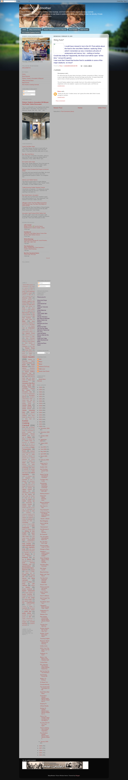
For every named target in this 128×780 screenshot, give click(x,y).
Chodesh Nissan (29, 329)
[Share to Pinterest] (91, 66)
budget (24, 486)
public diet (27, 611)
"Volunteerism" (44, 527)
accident (31, 461)
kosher (28, 587)
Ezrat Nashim (31, 341)
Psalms (27, 447)
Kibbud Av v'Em (31, 417)
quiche (30, 615)
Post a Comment (60, 101)
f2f (32, 552)
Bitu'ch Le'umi (25, 324)
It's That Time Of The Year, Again (44, 724)
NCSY (24, 445)
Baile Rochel (25, 82)
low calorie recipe (27, 601)
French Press (30, 348)
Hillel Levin (42, 369)
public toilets (26, 613)
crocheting (25, 522)
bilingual (24, 481)
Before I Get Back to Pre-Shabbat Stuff (44, 659)
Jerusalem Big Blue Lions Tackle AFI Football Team (28, 385)
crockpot (24, 524)
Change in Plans (44, 549)
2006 (40, 750)
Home (24, 29)
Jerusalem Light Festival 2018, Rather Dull (34, 213)
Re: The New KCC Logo (43, 542)
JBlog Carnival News (35, 29)
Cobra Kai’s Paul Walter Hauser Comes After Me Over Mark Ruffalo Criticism (35, 234)
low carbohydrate (28, 603)
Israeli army (30, 376)
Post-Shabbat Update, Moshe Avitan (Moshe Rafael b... (45, 735)
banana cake (31, 476)
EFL (33, 336)
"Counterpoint (25, 286)
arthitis (33, 467)
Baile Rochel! (84, 29)
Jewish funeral (26, 408)
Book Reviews (73, 29)
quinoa (24, 616)
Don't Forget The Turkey (45, 598)
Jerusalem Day (27, 392)
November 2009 (45, 432)
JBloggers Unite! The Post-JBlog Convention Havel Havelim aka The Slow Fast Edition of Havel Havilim (34, 204)
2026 (40, 387)
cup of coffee (31, 524)
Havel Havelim (28, 357)
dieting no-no (31, 529)
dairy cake (26, 525)
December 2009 (45, 428)
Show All (48, 258)
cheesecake (29, 502)
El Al (28, 339)
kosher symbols (29, 592)
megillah (30, 606)
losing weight (28, 599)
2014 (40, 415)
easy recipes (26, 543)
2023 (40, 394)
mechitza (24, 606)
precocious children (30, 609)
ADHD (23, 291)
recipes (24, 621)
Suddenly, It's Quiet (43, 654)
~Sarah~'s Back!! (44, 518)
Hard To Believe (44, 595)
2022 (40, 396)
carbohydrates (25, 492)
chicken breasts (27, 504)
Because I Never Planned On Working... (44, 642)
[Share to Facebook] (89, 66)
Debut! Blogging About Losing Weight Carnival (44, 560)
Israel (24, 364)
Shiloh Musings (28, 239)
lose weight (31, 597)
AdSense (24, 294)
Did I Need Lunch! (43, 569)
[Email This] (84, 66)
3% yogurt (32, 286)
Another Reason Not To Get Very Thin (44, 630)
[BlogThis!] (86, 66)
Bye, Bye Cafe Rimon (28, 154)
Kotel (23, 427)
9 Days (31, 288)
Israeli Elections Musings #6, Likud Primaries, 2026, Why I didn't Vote (35, 241)
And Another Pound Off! (43, 675)
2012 (40, 419)
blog (26, 483)
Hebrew (30, 359)
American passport (27, 299)
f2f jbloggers (26, 554)
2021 (40, 399)
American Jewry (29, 296)
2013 (40, 417)
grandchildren (26, 566)
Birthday (31, 323)
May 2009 (43, 451)
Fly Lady (32, 346)
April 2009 (43, 454)
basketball (24, 479)
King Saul (28, 419)
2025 (40, 389)
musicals (24, 608)
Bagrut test (30, 311)
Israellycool (27, 232)
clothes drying (25, 511)
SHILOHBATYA (26, 68)
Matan (29, 437)
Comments (27, 94)
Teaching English (45, 638)
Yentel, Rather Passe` (44, 592)
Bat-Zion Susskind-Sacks (31, 253)
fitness (29, 559)
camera (30, 487)
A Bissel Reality (44, 706)
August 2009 (44, 443)
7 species (26, 288)
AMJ (40, 359)
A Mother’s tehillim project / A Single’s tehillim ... (44, 553)
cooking (30, 519)
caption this (26, 491)
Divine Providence (29, 334)
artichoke (26, 469)
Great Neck (28, 350)
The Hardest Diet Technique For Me (45, 688)
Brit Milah (32, 324)
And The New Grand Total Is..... (44, 471)
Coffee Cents (43, 646)
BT (24, 311)
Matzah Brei (31, 439)
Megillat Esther (28, 440)
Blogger (78, 775)
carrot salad (25, 496)
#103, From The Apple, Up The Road (44, 650)
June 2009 (44, 449)
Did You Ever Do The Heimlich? (44, 672)
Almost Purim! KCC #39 (44, 490)
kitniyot (33, 585)
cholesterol (29, 509)
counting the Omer (27, 520)
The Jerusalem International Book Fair (44, 538)
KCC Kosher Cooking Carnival (31, 32)
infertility (30, 576)
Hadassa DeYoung (44, 366)
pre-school (32, 608)
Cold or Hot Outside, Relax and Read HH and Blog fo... (45, 718)
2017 (40, 408)
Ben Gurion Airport (27, 319)
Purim (24, 451)
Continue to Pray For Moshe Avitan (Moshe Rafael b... (44, 514)
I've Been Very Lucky (44, 480)
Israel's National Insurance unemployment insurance (28, 368)
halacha (27, 571)
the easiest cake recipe (28, 161)
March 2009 (44, 456)
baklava (24, 476)
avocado (33, 469)
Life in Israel (27, 225)
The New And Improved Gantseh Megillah (44, 580)
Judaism (24, 415)
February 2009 (45, 460)
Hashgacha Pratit (26, 355)
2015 (40, 412)
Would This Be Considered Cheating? (44, 476)
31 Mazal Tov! (44, 682)
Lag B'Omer (32, 427)
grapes (33, 569)
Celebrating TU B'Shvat (44, 611)
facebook (25, 557)
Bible (23, 321)
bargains (28, 478)
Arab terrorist (29, 306)
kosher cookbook (27, 589)
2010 (40, 424)
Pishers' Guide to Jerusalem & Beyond (55, 29)
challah (30, 499)
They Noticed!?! (44, 510)
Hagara (30, 353)
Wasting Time (44, 614)
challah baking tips (28, 501)
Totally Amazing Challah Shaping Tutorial (33, 187)
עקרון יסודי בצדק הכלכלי (30, 254)
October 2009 (44, 435)
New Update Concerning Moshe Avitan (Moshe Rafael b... (45, 619)
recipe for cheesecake (27, 620)
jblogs (30, 582)
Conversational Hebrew (27, 331)
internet (24, 578)
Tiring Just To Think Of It (44, 464)
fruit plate (24, 561)
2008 (40, 746)
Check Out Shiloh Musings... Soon (43, 498)
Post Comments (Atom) (67, 111)
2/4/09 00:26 (61, 86)
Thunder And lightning (43, 625)
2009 (40, 426)
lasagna (24, 596)
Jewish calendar (27, 407)
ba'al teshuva (27, 470)
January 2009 (44, 741)
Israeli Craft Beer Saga (28, 146)
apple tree (30, 466)
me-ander (29, 604)
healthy (24, 575)
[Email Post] (81, 66)
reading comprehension (27, 618)
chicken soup (25, 507)
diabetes (24, 529)
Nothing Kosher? (44, 493)
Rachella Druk (25, 457)
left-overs (30, 596)
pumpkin (24, 615)
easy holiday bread (29, 541)
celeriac (33, 496)
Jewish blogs (26, 405)
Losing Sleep (43, 662)
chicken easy (26, 506)
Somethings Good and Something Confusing (43, 485)
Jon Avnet (30, 413)
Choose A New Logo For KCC (44, 546)
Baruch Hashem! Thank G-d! (44, 503)
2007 (40, 748)
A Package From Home (27, 289)
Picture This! (43, 584)
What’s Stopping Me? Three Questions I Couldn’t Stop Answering (34, 248)
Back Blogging (44, 521)
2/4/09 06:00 (61, 97)
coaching (28, 512)
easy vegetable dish (28, 545)
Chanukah (31, 328)
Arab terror (31, 304)
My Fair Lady (30, 444)
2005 (40, 752)
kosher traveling (27, 594)
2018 (40, 405)
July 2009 (43, 447)
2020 (40, 401)
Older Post (102, 108)
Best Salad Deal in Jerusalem (30, 195)
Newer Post (58, 108)
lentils (23, 597)
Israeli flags (25, 378)
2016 (40, 410)
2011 (40, 422)
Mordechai (24, 442)
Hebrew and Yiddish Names (29, 180)
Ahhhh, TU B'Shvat (43, 679)
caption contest (27, 489)
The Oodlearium (29, 246)
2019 (40, 403)
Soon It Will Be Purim (44, 524)
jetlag (23, 583)
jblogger (24, 582)
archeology (25, 467)
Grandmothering (44, 684)
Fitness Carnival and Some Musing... (44, 588)
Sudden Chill (43, 467)
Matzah (24, 439)
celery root (27, 497)
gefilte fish (31, 561)
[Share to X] (88, 66)
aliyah (23, 462)
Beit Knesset (28, 316)
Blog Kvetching (44, 572)
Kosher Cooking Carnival (25, 423)
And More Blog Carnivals (44, 565)
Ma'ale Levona (26, 432)
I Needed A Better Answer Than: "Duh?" (44, 607)
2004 (40, 755)
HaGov (24, 351)
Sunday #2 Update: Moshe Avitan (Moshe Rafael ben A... (45, 711)
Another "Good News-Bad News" (44, 635)
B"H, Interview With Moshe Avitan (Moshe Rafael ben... (44, 667)
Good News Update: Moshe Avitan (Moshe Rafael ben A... (45, 698)
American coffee (27, 298)
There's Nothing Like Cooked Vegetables (44, 729)
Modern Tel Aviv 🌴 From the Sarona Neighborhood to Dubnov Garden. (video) (34, 227)
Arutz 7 (24, 308)
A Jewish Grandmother (35, 8)
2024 (40, 392)
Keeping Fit (43, 703)
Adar (30, 294)
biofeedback (32, 481)
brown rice (30, 484)
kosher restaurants (28, 591)
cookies (24, 519)
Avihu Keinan (31, 309)
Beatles (29, 314)
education (26, 552)
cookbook (30, 517)
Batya (59, 91)
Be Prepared (43, 534)
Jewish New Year (27, 400)
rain (30, 616)
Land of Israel (27, 429)
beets (31, 479)
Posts (26, 91)
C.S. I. (26, 326)
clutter (33, 511)
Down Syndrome (26, 336)
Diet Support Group (28, 333)
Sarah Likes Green (44, 371)
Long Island (30, 430)
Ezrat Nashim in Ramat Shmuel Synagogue (28, 344)
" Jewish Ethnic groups (27, 284)
